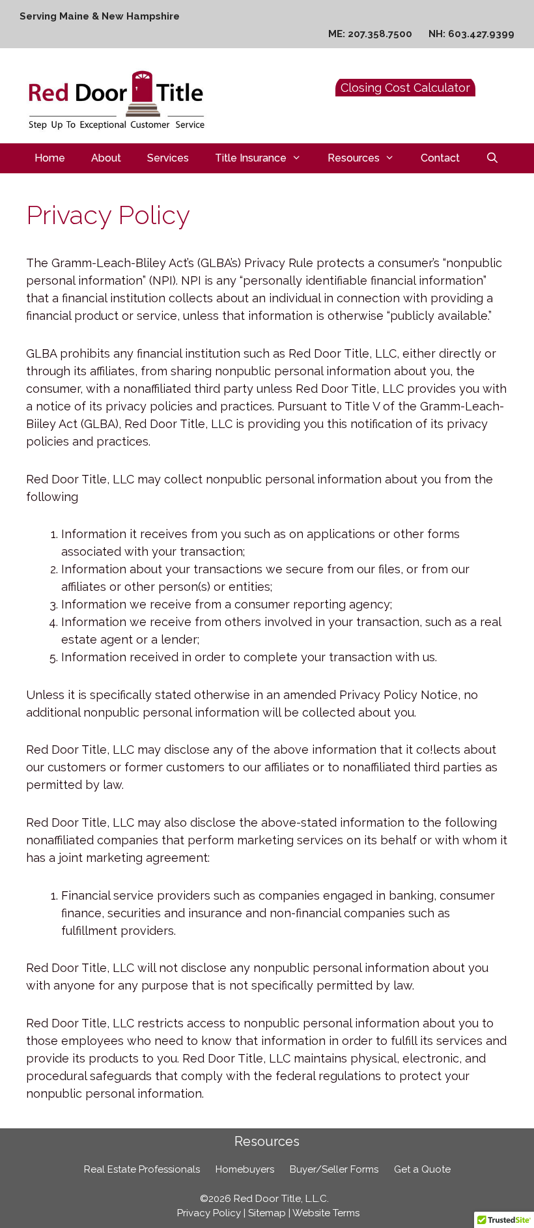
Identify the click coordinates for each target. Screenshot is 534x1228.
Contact (440, 158)
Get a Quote (422, 1169)
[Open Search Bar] (493, 158)
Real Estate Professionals (142, 1169)
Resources (354, 158)
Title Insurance (251, 158)
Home (50, 158)
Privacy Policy (209, 1213)
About (106, 158)
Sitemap (267, 1213)
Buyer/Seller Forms (334, 1169)
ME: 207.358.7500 (370, 34)
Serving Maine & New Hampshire (100, 16)
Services (168, 158)
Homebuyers (245, 1169)
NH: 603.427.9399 (471, 34)
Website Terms (325, 1213)
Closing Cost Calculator (405, 87)
